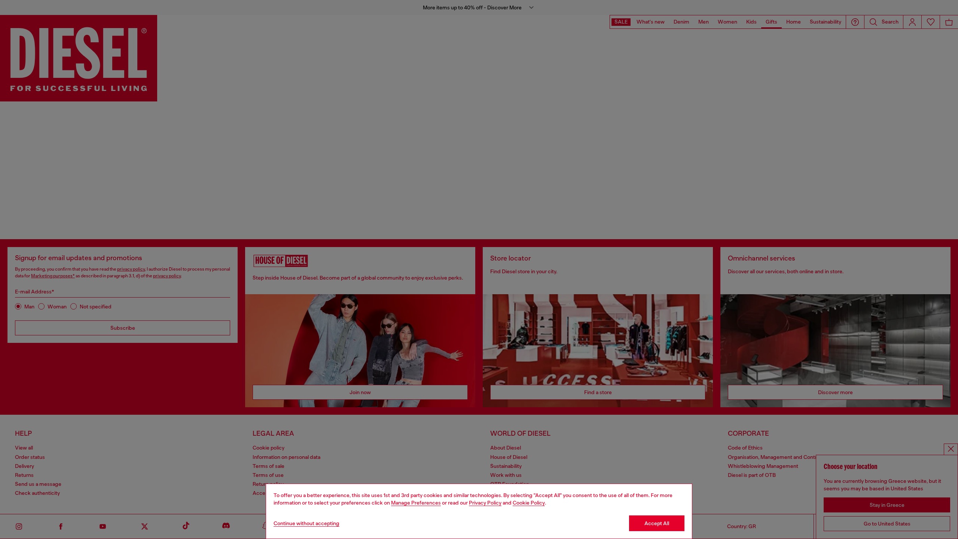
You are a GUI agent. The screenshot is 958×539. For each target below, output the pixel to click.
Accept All (656, 523)
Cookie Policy (529, 503)
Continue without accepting (306, 523)
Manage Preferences (416, 503)
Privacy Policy (485, 503)
